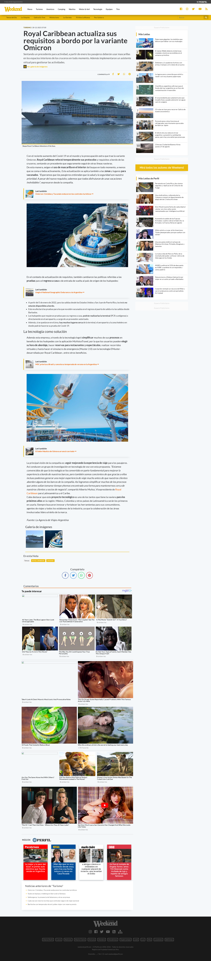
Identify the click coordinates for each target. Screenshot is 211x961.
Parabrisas (112, 939)
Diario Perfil (48, 939)
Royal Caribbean (38, 560)
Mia (149, 939)
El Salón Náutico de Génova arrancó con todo (54, 451)
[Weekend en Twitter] (101, 932)
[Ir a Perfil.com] (201, 2)
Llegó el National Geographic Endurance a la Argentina (58, 292)
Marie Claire (80, 939)
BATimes (169, 939)
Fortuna (92, 939)
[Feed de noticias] (114, 932)
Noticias (68, 939)
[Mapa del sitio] (120, 932)
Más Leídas (144, 34)
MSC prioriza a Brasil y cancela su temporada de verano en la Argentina (66, 364)
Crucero (50, 560)
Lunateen (158, 939)
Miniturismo (54, 17)
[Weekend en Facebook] (95, 932)
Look (136, 939)
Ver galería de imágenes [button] (37, 66)
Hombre (101, 939)
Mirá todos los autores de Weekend (162, 167)
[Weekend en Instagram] (90, 932)
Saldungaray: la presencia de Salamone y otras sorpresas (49, 897)
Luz (143, 939)
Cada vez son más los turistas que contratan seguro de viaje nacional (53, 901)
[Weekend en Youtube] (108, 932)
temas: (27, 561)
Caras (58, 939)
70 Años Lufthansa (83, 17)
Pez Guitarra (99, 17)
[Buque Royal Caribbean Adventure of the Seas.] (34, 539)
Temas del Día (11, 17)
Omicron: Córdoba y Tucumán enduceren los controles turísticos (63, 194)
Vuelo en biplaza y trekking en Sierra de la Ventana (46, 894)
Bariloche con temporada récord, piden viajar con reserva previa (52, 904)
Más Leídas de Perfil (148, 178)
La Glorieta (67, 17)
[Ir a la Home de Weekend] (105, 923)
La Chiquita (25, 17)
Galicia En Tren (39, 17)
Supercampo (126, 939)
